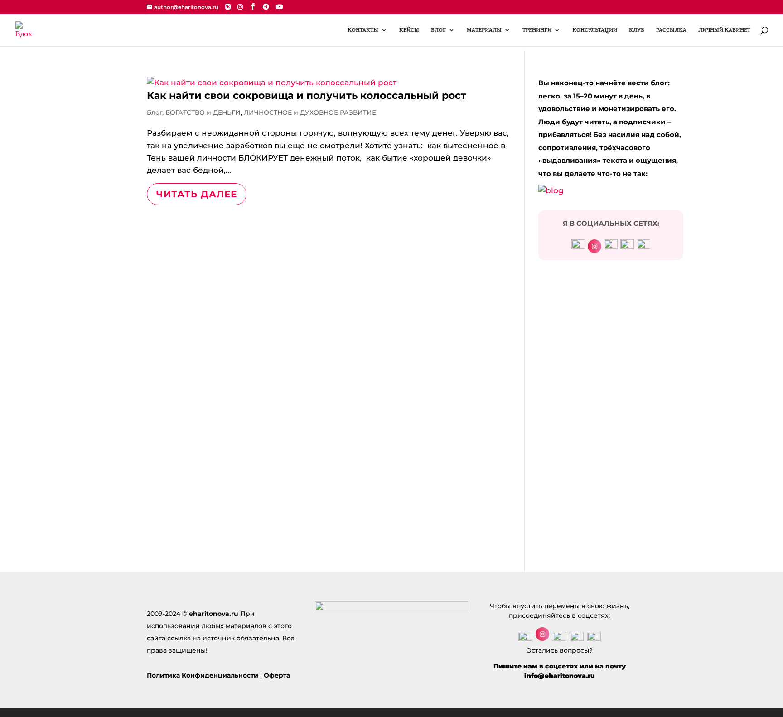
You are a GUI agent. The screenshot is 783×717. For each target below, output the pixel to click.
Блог (154, 112)
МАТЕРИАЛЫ (484, 30)
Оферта (277, 675)
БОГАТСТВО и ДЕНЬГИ (203, 112)
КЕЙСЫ (409, 30)
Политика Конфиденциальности (202, 675)
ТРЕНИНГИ (536, 30)
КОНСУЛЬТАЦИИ (594, 30)
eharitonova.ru (213, 614)
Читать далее (196, 194)
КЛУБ (636, 30)
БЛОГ (438, 30)
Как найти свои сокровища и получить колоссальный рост (306, 95)
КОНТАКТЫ (363, 30)
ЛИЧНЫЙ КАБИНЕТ (724, 30)
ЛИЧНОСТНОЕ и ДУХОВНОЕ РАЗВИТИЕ (310, 112)
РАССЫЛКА (671, 30)
